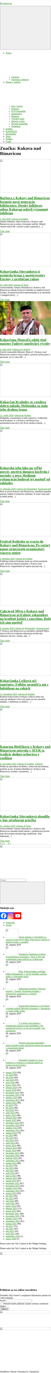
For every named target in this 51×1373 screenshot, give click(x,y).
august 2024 (11, 1133)
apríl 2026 (10, 1082)
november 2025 (13, 1095)
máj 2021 (10, 1231)
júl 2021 (9, 1226)
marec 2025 (11, 1115)
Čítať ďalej (5, 231)
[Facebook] (3, 915)
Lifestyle (15, 77)
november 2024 (13, 1125)
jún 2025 (10, 1108)
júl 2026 (9, 1075)
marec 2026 (11, 1085)
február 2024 (11, 1148)
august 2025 (11, 1103)
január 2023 (11, 1181)
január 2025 (11, 1120)
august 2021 (11, 1223)
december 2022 (12, 1183)
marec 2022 (11, 1206)
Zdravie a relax (18, 121)
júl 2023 (9, 1166)
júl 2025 (9, 1105)
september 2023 (13, 1160)
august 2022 (11, 1193)
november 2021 (13, 1216)
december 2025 (12, 1092)
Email (2, 1300)
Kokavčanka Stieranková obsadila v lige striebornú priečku (25, 818)
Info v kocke (17, 106)
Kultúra (9, 129)
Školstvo (15, 116)
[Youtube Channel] (17, 915)
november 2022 (13, 1186)
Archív (9, 925)
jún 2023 (10, 1168)
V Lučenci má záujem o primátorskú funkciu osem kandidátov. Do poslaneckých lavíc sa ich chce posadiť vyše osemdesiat (25, 1027)
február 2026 (11, 1087)
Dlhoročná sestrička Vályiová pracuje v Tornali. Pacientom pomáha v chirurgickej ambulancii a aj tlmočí (25, 991)
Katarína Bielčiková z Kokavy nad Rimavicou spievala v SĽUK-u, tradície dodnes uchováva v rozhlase (25, 752)
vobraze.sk (16, 219)
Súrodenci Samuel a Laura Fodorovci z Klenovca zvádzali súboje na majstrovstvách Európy (24, 1062)
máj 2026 (10, 1080)
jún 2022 (10, 1198)
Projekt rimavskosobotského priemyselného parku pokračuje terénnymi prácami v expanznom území (28, 1045)
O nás (8, 141)
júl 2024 (9, 1135)
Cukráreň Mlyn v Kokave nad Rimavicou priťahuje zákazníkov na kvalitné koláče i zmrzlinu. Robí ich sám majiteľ (25, 616)
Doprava (15, 109)
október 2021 (12, 1218)
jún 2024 (10, 1138)
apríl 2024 (10, 1143)
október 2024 (12, 1128)
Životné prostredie (19, 124)
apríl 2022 (10, 1203)
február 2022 (11, 1208)
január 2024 (11, 1150)
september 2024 (13, 1130)
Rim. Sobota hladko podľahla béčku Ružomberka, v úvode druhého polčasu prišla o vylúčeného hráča (26, 974)
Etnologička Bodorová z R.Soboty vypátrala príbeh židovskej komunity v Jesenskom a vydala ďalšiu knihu (28, 1008)
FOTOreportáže (18, 111)
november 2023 (13, 1155)
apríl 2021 (10, 1234)
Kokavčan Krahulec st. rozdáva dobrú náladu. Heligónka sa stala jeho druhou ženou (24, 405)
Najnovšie (10, 922)
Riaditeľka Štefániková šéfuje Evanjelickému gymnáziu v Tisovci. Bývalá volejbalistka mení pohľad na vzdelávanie (25, 957)
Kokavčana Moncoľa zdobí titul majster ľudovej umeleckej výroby (25, 341)
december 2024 (12, 1123)
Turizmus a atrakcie (20, 79)
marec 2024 (11, 1145)
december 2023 (12, 1153)
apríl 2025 (10, 1113)
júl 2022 (9, 1196)
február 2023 (11, 1178)
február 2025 (11, 1118)
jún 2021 (10, 1229)
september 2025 (13, 1100)
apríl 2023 (10, 1173)
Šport (8, 136)
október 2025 (12, 1097)
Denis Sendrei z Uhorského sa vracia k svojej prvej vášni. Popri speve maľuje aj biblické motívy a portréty (28, 939)
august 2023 (11, 1163)
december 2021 (12, 1213)
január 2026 (11, 1090)
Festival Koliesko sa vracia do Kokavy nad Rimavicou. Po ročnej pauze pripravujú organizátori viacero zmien (25, 547)
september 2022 (13, 1191)
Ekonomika (11, 134)
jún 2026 (10, 1077)
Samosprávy (16, 114)
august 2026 (11, 1072)
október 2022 (12, 1188)
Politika (9, 139)
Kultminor (16, 126)
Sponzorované (44, 489)
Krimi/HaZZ (11, 131)
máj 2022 (10, 1201)
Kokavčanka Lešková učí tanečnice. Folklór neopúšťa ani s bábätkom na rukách (24, 684)
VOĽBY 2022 (17, 119)
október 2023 (12, 1158)
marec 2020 (11, 1239)
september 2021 (13, 1221)
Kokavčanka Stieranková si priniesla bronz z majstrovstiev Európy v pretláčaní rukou (22, 275)
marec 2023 (11, 1176)
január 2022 (11, 1211)
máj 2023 (10, 1171)
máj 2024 (10, 1140)
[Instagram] (10, 915)
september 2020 (13, 1236)
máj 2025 (10, 1110)
